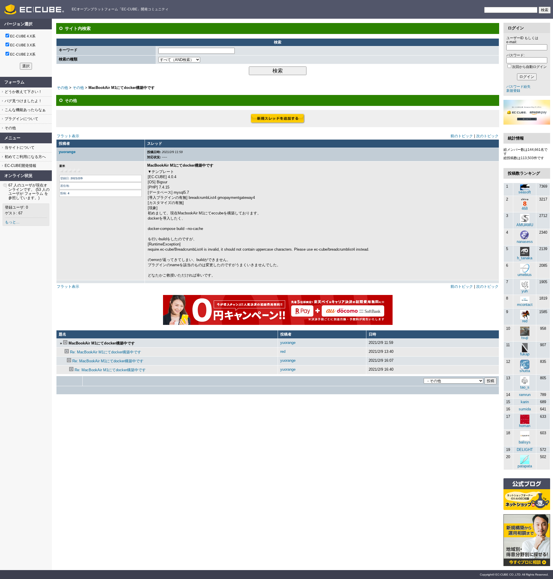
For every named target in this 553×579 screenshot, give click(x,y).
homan (524, 426)
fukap (524, 354)
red (282, 351)
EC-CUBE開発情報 (19, 165)
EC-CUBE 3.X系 (22, 45)
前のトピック (461, 136)
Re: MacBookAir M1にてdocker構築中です (105, 352)
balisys (525, 442)
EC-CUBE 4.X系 (22, 36)
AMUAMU (524, 225)
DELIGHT (525, 449)
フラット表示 (68, 136)
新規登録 (513, 91)
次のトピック (487, 136)
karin (525, 402)
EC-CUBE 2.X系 (22, 54)
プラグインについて (20, 119)
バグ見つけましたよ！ (22, 101)
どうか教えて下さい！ (22, 91)
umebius (525, 275)
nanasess (525, 241)
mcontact (525, 304)
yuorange (67, 152)
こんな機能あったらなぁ (24, 110)
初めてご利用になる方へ (24, 157)
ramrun (525, 395)
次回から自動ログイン (529, 67)
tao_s (524, 387)
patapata (525, 466)
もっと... (12, 222)
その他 (9, 128)
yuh (525, 291)
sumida (525, 409)
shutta (525, 371)
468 (525, 208)
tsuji (524, 338)
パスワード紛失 (518, 87)
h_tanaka (524, 258)
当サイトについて (19, 147)
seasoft (524, 192)
